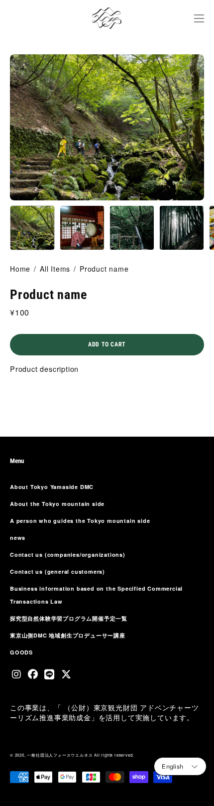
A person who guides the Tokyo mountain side (80, 520)
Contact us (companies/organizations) (67, 554)
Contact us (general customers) (57, 571)
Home (20, 269)
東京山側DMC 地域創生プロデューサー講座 (67, 635)
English (172, 766)
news (17, 537)
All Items (55, 269)
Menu (17, 461)
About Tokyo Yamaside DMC (52, 486)
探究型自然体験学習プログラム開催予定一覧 (68, 618)
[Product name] (32, 227)
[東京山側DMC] (107, 18)
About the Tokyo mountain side (57, 503)
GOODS (21, 652)
